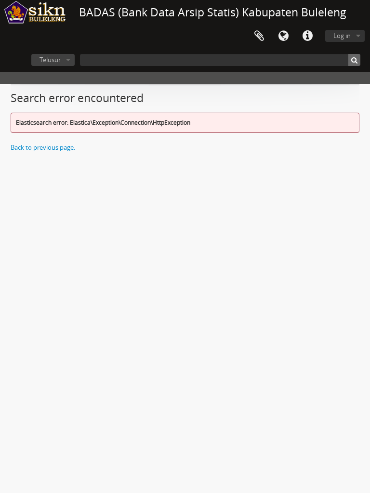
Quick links (307, 36)
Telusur (50, 59)
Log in (342, 35)
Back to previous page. (43, 147)
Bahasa (283, 36)
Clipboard (259, 36)
